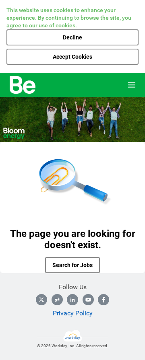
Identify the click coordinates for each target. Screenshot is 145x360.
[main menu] (131, 85)
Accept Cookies (72, 56)
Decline (72, 37)
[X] (41, 299)
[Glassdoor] (57, 299)
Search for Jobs (72, 265)
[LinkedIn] (72, 299)
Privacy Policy (73, 313)
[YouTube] (88, 299)
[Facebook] (103, 299)
